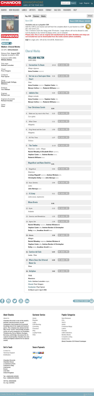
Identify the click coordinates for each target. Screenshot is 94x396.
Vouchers (67, 10)
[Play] (59, 65)
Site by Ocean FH (88, 394)
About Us (6, 318)
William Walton (6, 60)
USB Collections (67, 333)
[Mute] (67, 65)
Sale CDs (57, 10)
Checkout (36, 328)
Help (75, 10)
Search (4, 10)
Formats (64, 330)
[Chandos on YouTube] (21, 303)
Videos (40, 10)
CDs (63, 320)
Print (90, 16)
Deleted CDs (66, 339)
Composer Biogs (67, 326)
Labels (24, 10)
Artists (32, 10)
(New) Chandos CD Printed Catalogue (74, 341)
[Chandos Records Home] (10, 5)
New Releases (14, 10)
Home (34, 318)
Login (81, 3)
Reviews (36, 16)
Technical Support (9, 353)
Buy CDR (28, 16)
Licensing (36, 326)
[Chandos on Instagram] (9, 303)
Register (86, 3)
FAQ (34, 330)
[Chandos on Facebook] (3, 303)
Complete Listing (67, 337)
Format (48, 10)
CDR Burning (37, 324)
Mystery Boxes (66, 335)
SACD (64, 322)
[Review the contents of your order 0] (92, 4)
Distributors (7, 355)
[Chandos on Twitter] (15, 303)
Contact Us (6, 351)
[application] (64, 65)
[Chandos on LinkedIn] (27, 303)
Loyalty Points (37, 333)
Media (43, 16)
